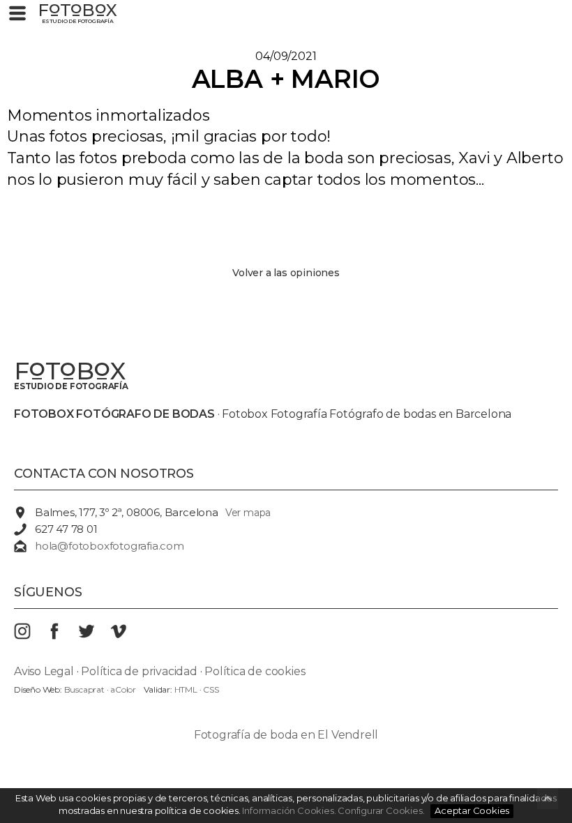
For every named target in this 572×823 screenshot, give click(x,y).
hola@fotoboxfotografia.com (109, 545)
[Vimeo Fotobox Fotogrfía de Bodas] (126, 635)
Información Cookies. (289, 810)
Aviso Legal (44, 671)
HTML (185, 689)
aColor (123, 689)
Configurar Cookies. (382, 810)
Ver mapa (248, 512)
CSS (210, 689)
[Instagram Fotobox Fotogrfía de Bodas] (30, 635)
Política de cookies (254, 671)
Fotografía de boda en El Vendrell (286, 734)
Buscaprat (84, 689)
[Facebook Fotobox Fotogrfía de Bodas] (62, 635)
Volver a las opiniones (286, 272)
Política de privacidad (139, 671)
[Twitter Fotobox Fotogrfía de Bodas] (94, 635)
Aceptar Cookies (472, 810)
